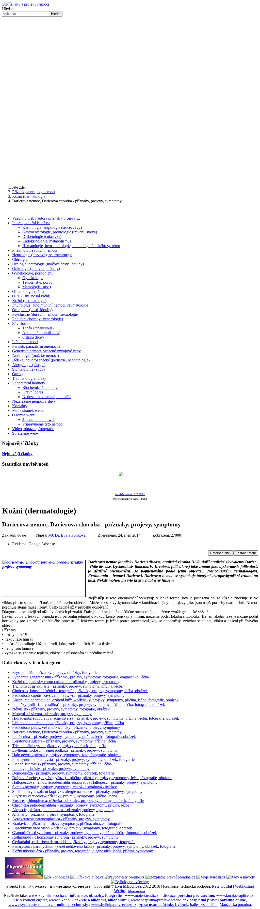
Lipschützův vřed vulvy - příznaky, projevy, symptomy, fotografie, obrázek (72, 828)
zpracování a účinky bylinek (163, 904)
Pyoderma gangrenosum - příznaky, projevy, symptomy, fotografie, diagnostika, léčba (80, 677)
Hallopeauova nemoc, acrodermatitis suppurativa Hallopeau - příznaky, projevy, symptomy (84, 782)
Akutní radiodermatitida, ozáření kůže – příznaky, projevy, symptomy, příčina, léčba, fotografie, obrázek (95, 700)
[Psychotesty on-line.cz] (124, 877)
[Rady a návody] (240, 877)
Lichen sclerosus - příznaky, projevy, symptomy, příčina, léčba (62, 764)
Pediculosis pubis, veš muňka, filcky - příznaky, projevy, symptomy (66, 727)
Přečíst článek (221, 553)
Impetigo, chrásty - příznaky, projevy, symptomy (51, 768)
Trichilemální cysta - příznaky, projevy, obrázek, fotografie (59, 746)
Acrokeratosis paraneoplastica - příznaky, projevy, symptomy (61, 819)
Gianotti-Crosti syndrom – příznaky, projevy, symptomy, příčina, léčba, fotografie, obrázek (84, 832)
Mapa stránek (136, 891)
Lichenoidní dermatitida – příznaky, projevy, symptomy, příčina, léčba (68, 723)
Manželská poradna (235, 904)
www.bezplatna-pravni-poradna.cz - (188, 900)
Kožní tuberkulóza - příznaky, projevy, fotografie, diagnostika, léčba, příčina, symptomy (82, 851)
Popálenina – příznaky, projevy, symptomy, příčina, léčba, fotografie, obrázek (74, 736)
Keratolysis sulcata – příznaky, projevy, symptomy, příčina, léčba (64, 741)
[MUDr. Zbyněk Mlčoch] (24, 877)
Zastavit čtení (246, 553)
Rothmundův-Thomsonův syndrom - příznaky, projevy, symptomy (65, 837)
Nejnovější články (17, 453)
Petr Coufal (222, 886)
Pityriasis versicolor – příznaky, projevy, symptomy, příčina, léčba (64, 796)
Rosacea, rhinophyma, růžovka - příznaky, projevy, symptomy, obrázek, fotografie (78, 800)
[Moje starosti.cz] (210, 877)
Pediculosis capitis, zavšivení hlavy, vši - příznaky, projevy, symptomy (68, 695)
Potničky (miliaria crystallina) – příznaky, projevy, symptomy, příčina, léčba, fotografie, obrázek (88, 704)
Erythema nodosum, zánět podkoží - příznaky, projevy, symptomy (65, 750)
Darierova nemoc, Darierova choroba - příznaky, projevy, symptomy (67, 732)
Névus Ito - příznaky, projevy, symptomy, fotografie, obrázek (61, 709)
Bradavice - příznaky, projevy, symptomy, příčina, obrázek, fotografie (67, 823)
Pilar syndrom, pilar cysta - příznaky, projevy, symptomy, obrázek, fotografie (73, 759)
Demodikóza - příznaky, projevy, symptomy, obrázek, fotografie (63, 773)
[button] (130, 169)
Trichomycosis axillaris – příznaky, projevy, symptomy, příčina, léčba (67, 686)
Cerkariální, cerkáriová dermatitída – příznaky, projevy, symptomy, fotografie (73, 842)
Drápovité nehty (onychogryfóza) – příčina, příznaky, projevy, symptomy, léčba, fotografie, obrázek (92, 778)
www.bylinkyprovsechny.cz (113, 904)
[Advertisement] (130, 54)
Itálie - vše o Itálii (204, 904)
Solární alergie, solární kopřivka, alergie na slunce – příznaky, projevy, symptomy (77, 791)
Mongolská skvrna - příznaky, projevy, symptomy (52, 713)
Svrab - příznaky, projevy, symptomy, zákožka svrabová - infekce (64, 787)
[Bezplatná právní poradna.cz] (170, 877)
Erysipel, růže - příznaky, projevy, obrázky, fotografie (55, 672)
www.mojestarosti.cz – (169, 895)
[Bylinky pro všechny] (130, 882)
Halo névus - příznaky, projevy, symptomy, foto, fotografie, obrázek (66, 755)
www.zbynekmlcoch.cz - (75, 895)
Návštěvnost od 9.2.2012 (130, 494)
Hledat (7, 9)
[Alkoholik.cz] (56, 877)
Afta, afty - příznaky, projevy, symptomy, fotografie (53, 814)
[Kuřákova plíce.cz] (87, 877)
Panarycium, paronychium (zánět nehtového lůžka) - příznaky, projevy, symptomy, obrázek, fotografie (93, 846)
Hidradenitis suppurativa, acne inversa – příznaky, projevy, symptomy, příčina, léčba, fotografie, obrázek (95, 718)
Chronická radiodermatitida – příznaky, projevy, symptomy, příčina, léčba (70, 805)
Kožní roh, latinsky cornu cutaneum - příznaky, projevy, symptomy (65, 681)
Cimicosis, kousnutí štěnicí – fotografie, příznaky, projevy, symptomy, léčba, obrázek (80, 691)
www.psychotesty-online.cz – (48, 904)
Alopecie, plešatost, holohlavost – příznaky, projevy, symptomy (62, 810)
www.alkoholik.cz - (89, 900)
